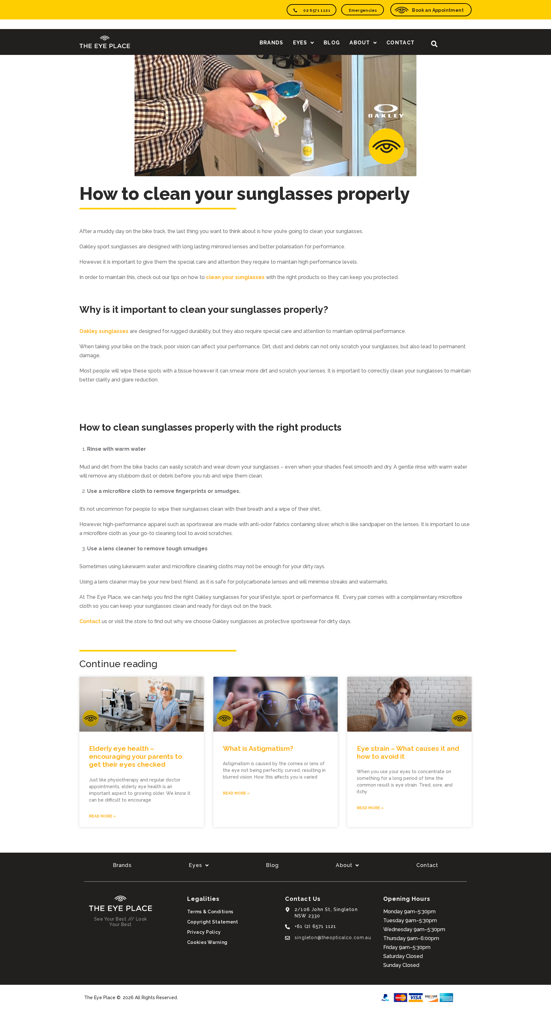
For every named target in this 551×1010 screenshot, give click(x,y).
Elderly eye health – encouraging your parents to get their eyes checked (135, 756)
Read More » (102, 816)
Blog (332, 43)
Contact (400, 43)
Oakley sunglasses (104, 331)
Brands (271, 43)
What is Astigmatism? (258, 748)
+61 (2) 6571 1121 (315, 926)
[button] (434, 44)
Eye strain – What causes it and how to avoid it (408, 752)
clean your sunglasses (235, 277)
